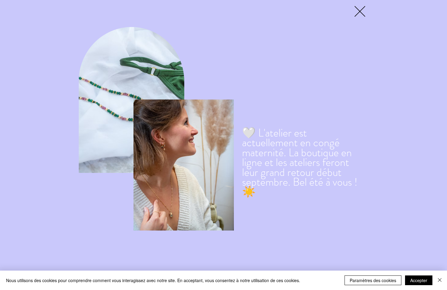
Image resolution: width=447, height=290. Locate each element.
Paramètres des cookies (373, 280)
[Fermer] (439, 280)
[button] (360, 11)
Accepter (418, 280)
